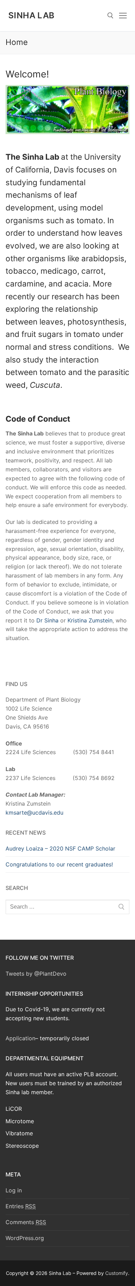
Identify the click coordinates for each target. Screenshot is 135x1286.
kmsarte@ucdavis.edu (34, 812)
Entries (21, 1206)
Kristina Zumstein (90, 620)
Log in (14, 1190)
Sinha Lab (31, 15)
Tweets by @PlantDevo (36, 973)
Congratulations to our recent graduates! (59, 864)
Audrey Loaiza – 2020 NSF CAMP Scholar (60, 848)
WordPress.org (25, 1238)
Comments (26, 1222)
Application (20, 1038)
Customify (116, 1273)
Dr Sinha (47, 620)
